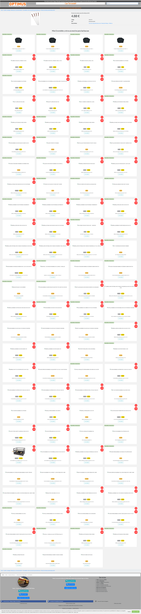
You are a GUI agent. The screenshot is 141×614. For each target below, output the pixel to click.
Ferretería (46, 1)
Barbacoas (90, 1)
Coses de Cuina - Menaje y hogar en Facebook (11, 601)
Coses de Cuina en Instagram (102, 601)
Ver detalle (19, 50)
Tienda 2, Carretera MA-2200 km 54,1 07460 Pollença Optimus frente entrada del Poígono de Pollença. (70, 578)
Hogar (54, 1)
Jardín (51, 1)
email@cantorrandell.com (23, 597)
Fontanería (63, 1)
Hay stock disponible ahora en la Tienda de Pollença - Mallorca (100, 23)
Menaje (58, 1)
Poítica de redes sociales (70, 603)
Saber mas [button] (76, 612)
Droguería (81, 1)
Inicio (2, 10)
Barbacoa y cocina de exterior (16, 10)
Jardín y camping (7, 10)
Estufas (86, 1)
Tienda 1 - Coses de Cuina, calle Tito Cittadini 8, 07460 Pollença (23, 588)
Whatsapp (26, 590)
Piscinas (68, 1)
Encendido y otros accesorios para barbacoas (31, 10)
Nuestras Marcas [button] (11, 574)
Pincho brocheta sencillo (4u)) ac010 (48, 10)
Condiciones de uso (23, 603)
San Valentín (30, 574)
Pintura (77, 1)
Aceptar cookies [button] (136, 611)
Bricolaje (72, 1)
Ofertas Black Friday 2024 (22, 574)
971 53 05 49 (71, 584)
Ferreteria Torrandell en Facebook (56, 601)
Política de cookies (117, 603)
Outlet (95, 1)
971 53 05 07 (24, 594)
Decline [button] (129, 611)
